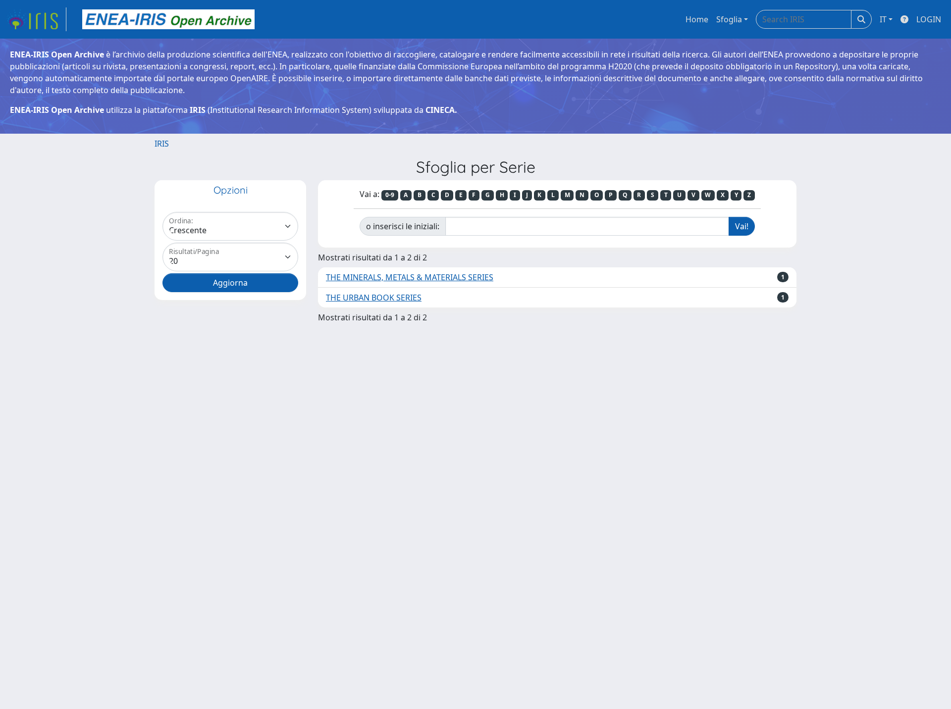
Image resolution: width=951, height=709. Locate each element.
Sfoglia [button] (729, 19)
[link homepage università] (168, 19)
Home (697, 19)
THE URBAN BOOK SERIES (374, 297)
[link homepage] (36, 19)
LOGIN (928, 19)
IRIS (162, 143)
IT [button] (883, 19)
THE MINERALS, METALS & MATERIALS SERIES (409, 277)
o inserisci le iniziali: (402, 226)
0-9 (389, 195)
